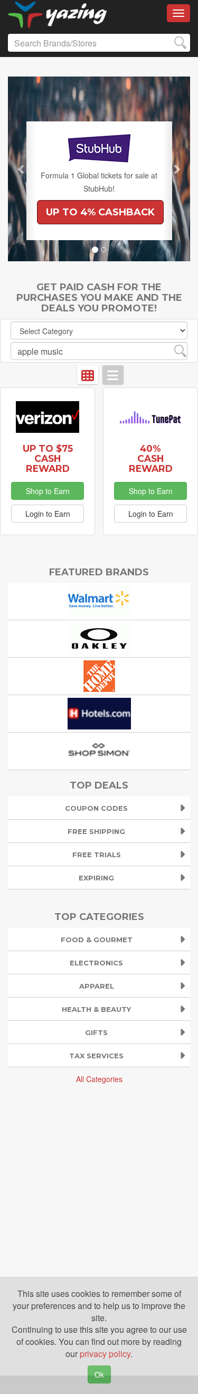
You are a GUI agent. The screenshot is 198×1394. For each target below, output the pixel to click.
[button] (21, 169)
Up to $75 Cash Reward (48, 458)
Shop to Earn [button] (48, 491)
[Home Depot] (99, 675)
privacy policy (105, 1354)
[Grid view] (87, 374)
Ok (99, 1374)
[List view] (113, 374)
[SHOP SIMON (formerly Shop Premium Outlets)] (99, 750)
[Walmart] (99, 600)
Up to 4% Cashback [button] (100, 212)
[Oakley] (99, 638)
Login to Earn (47, 513)
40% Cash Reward (151, 458)
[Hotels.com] (99, 713)
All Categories (99, 1079)
